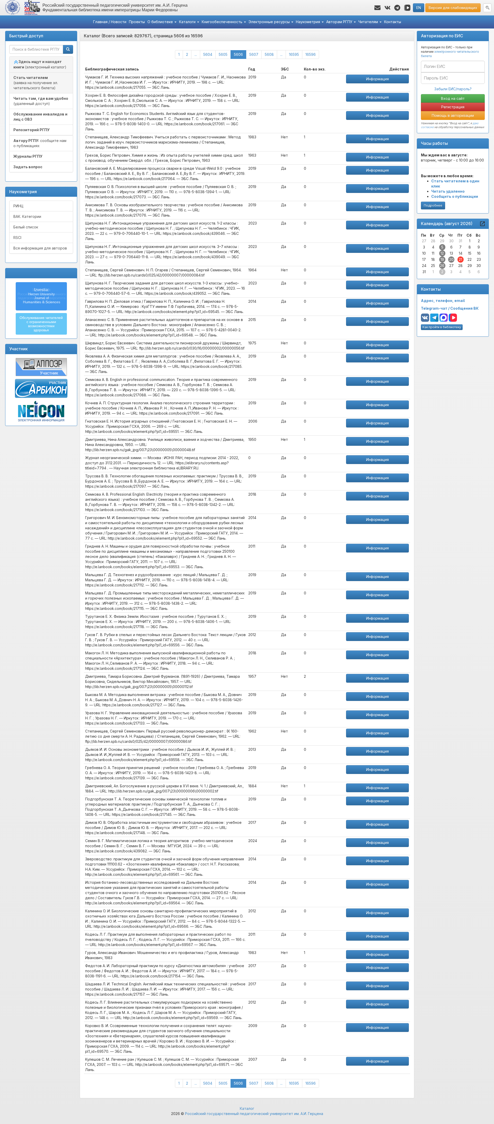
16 (479, 253)
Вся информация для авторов (40, 248)
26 (442, 265)
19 (442, 259)
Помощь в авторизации (453, 115)
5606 (240, 54)
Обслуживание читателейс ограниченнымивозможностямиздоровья (41, 324)
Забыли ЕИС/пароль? (453, 89)
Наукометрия (308, 22)
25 (433, 265)
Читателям (368, 22)
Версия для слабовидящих (453, 7)
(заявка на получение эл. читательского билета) (35, 82)
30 (451, 241)
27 (424, 241)
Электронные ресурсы (270, 22)
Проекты (137, 22)
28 (433, 241)
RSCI (17, 237)
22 (469, 259)
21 (460, 259)
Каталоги (188, 22)
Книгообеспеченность (222, 22)
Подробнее (433, 205)
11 (433, 253)
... (196, 54)
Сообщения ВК (464, 308)
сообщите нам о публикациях (39, 143)
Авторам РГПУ (339, 22)
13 (451, 253)
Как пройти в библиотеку (441, 327)
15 (469, 253)
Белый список (25, 227)
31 (460, 241)
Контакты (392, 22)
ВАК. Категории (27, 216)
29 (442, 241)
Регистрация (452, 107)
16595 (294, 54)
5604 (207, 54)
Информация (377, 79)
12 (442, 253)
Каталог (247, 1108)
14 (460, 253)
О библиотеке (160, 22)
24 (424, 265)
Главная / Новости (109, 22)
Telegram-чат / (435, 308)
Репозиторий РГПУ (31, 130)
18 (433, 259)
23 (479, 259)
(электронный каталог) (39, 64)
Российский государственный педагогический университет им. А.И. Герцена (254, 1113)
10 (424, 253)
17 (424, 259)
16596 (310, 54)
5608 (269, 54)
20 (451, 259)
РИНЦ (18, 206)
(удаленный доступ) (40, 101)
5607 (253, 54)
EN (418, 7)
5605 (223, 54)
